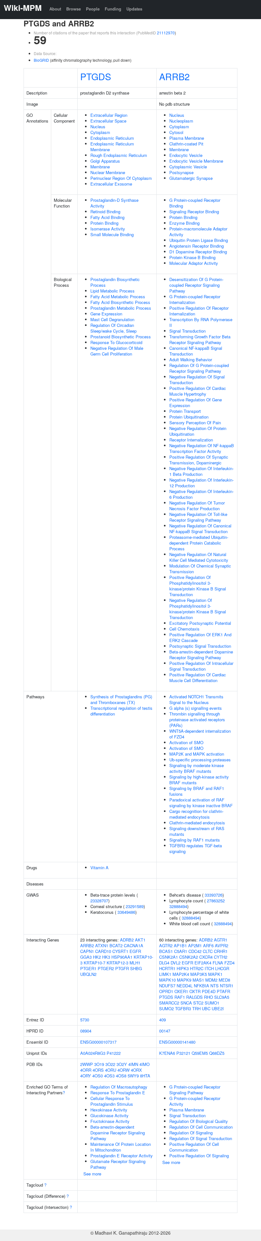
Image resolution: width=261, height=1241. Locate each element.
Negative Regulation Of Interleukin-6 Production (201, 494)
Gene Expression (106, 314)
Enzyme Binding (184, 223)
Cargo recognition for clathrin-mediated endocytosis (196, 814)
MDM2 (211, 980)
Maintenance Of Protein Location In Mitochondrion (120, 1147)
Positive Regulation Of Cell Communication (194, 1147)
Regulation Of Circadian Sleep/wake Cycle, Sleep (113, 328)
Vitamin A (99, 867)
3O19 (99, 1064)
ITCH (209, 968)
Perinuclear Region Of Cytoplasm (121, 178)
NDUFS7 (167, 986)
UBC (206, 1008)
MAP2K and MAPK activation (196, 754)
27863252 (216, 901)
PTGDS (95, 76)
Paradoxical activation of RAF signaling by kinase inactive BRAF (201, 802)
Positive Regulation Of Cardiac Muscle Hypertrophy (197, 391)
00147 (164, 1031)
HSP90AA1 (121, 957)
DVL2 (175, 963)
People (93, 9)
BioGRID (41, 60)
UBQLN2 (88, 974)
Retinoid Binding (105, 211)
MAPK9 (184, 980)
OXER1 (181, 991)
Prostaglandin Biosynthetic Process (115, 282)
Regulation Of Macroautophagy (118, 1087)
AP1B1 (180, 945)
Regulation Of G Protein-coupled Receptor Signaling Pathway (199, 368)
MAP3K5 (198, 974)
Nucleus (97, 126)
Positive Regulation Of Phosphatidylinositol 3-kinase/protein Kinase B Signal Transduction (197, 585)
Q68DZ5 (216, 1053)
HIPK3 (183, 968)
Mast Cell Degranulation (112, 319)
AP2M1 (195, 945)
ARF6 (208, 945)
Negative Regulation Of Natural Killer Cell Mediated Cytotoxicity (198, 557)
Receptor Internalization (191, 440)
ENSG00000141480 (177, 1042)
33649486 (126, 912)
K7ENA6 (167, 1053)
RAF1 (179, 997)
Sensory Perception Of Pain (195, 423)
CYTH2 (220, 957)
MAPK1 (215, 974)
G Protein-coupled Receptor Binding (194, 203)
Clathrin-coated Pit (186, 144)
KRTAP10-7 (94, 963)
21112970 (166, 32)
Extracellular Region (108, 115)
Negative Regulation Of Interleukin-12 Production (201, 483)
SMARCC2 (169, 1003)
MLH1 (135, 963)
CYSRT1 (120, 951)
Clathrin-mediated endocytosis (197, 823)
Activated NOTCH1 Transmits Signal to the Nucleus (196, 699)
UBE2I (218, 1008)
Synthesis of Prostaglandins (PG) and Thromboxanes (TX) (121, 699)
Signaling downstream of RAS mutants (196, 831)
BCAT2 (116, 945)
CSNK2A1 (168, 957)
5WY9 (133, 1076)
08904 (85, 1031)
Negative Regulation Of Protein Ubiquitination (197, 431)
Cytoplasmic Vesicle (188, 167)
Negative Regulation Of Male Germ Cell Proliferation (116, 351)
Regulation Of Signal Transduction (200, 1138)
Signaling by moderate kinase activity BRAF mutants (196, 768)
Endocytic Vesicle (185, 155)
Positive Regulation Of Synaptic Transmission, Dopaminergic (198, 460)
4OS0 (97, 1076)
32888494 (178, 906)
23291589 (135, 906)
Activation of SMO (186, 742)
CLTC (208, 951)
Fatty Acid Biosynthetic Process (120, 302)
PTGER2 (106, 968)
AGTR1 (220, 940)
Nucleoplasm (181, 121)
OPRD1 (166, 991)
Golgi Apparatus (105, 161)
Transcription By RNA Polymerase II (200, 322)
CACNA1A (133, 945)
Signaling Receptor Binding (194, 211)
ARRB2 (174, 76)
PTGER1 (88, 968)
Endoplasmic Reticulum (112, 138)
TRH (196, 1008)
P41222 (114, 1053)
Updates (134, 9)
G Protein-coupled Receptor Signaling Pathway (194, 1090)
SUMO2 (166, 1008)
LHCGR (222, 968)
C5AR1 (180, 951)
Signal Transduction (187, 331)
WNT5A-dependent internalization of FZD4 (200, 734)
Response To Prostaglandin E (117, 1092)
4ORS (98, 1070)
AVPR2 (221, 945)
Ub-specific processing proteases (200, 760)
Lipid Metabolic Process (112, 291)
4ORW (123, 1070)
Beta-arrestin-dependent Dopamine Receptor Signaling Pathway (201, 654)
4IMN (133, 1064)
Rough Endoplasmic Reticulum (118, 155)
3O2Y (121, 1064)
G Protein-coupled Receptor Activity (194, 1101)
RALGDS (194, 997)
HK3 (106, 957)
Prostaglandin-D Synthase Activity (114, 203)
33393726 (213, 895)
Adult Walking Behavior (190, 359)
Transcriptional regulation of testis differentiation (121, 711)
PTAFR (223, 991)
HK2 (97, 957)
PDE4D (208, 991)
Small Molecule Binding (112, 234)
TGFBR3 (183, 1008)
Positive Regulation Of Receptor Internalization (199, 311)
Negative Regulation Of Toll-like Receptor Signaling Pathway (198, 517)
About (55, 9)
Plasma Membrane (186, 138)
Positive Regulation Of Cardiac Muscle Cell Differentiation (197, 677)
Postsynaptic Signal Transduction (200, 646)
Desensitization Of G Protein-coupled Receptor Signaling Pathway (196, 285)
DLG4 (164, 963)
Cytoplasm (100, 132)
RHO (208, 997)
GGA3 (86, 957)
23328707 (99, 901)
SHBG (136, 968)
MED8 (224, 980)
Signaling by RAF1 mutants (194, 840)
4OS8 (121, 1076)
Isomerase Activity (107, 229)
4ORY (85, 1076)
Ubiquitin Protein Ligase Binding (198, 240)
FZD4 (229, 963)
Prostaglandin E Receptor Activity (121, 1156)
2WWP (86, 1064)
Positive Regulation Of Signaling (199, 1156)
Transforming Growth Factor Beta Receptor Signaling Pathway (199, 339)
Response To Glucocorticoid (116, 342)
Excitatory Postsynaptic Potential (200, 623)
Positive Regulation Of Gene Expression (195, 402)
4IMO (144, 1064)
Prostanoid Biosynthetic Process (120, 337)
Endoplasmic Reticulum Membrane (112, 146)
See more (92, 1174)
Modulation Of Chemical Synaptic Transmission (200, 569)
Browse (73, 9)
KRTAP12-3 (117, 963)
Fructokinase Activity (110, 1121)
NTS (214, 986)
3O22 (110, 1064)
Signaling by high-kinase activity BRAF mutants (199, 780)
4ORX (136, 1070)
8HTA (145, 1076)
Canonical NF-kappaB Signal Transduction (195, 351)
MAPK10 (167, 980)
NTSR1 (226, 986)
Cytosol (176, 132)
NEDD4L (185, 986)
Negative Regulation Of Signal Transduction (197, 379)
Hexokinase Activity (108, 1110)
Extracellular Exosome (111, 184)
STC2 (198, 1003)
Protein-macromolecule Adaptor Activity (198, 231)
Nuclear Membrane (107, 172)
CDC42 (194, 951)
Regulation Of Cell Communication (201, 1127)
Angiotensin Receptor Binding (196, 246)
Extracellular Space (108, 121)
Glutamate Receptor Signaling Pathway (117, 1164)
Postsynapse (181, 172)
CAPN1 (87, 951)
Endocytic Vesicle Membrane (196, 161)
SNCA (186, 1003)
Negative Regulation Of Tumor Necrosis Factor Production (197, 505)
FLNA (218, 963)
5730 (84, 1020)
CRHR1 (221, 951)
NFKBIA (201, 986)
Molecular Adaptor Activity (193, 263)
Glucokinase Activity (109, 1115)
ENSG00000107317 (98, 1042)
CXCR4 (206, 957)
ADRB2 (127, 940)
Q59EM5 (200, 1053)
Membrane (100, 167)
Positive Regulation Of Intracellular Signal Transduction (201, 666)
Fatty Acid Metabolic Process (117, 296)
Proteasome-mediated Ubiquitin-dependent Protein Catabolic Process (198, 543)
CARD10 (103, 951)
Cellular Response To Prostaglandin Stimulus (111, 1101)
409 (162, 1020)
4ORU (110, 1070)
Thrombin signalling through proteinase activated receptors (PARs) (197, 719)
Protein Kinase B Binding (192, 257)
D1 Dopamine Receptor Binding (198, 252)
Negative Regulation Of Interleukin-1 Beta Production (201, 471)
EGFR (135, 951)
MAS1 (198, 980)
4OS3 (109, 1076)
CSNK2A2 (188, 957)
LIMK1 (165, 974)
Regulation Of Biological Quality (198, 1121)
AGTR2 (166, 945)
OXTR (195, 991)
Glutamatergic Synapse (191, 178)
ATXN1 (101, 945)
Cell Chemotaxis (184, 629)
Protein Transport (185, 411)
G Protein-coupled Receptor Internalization (194, 299)
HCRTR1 (167, 968)
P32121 (183, 1053)
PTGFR (122, 968)
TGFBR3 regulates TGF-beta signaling (195, 848)
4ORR (85, 1070)
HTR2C (196, 968)
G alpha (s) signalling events (195, 708)
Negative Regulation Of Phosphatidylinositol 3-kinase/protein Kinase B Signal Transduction (197, 608)
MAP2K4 (181, 974)
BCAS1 (166, 951)
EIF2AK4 (202, 963)
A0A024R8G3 (92, 1053)
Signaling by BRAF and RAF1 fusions (196, 791)
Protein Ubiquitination (188, 417)
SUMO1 (212, 1003)
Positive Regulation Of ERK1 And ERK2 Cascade (200, 637)
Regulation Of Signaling (191, 1133)
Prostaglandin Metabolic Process (120, 308)
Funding (113, 9)
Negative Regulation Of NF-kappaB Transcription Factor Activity (201, 448)
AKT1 (140, 940)
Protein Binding (104, 223)
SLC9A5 (221, 997)
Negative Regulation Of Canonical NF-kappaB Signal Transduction (200, 528)
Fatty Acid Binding (107, 217)
